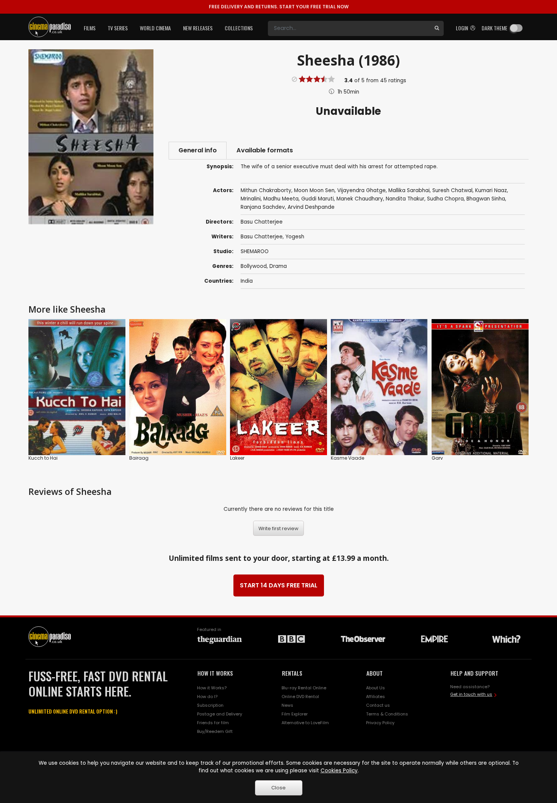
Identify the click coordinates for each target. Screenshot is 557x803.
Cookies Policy (339, 770)
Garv (437, 458)
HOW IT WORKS (215, 673)
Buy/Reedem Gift (215, 731)
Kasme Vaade (347, 458)
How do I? (207, 696)
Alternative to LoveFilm (305, 723)
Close (278, 787)
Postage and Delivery (219, 714)
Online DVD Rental (300, 696)
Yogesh (294, 236)
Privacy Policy (380, 723)
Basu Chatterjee (262, 236)
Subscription (210, 705)
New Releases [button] (198, 28)
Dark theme (494, 28)
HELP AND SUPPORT (474, 673)
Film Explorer (295, 714)
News (287, 705)
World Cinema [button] (155, 28)
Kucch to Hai (43, 458)
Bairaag (139, 458)
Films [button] (89, 28)
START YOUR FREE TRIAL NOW (279, 6)
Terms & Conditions (387, 714)
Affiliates (375, 696)
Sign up (178, 433)
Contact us (378, 705)
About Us (375, 688)
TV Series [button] (118, 28)
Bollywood (254, 266)
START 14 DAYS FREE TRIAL (279, 585)
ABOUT (374, 673)
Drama (278, 266)
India (247, 281)
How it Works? (212, 688)
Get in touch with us (471, 694)
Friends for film (213, 723)
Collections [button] (239, 28)
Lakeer (237, 458)
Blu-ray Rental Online (304, 688)
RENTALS (292, 673)
